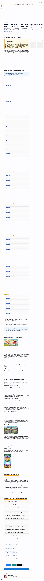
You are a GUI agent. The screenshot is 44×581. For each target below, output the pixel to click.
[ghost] (38, 23)
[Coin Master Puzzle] (30, 4)
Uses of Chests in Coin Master (9, 549)
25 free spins (8, 177)
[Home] (1, 5)
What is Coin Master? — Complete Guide (11, 544)
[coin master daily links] (7, 562)
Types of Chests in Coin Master (9, 548)
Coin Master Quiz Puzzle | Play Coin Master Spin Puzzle (37, 31)
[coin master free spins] (22, 562)
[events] (38, 33)
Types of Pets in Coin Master (9, 545)
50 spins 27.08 (8, 80)
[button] (1, 2)
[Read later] (25, 31)
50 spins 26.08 (8, 106)
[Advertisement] (23, 13)
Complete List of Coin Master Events (10, 551)
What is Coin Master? (34, 38)
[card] (40, 43)
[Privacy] (1, 8)
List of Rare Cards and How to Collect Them (11, 552)
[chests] (40, 45)
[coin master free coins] (15, 562)
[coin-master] (36, 33)
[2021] (33, 43)
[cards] (35, 29)
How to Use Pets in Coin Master (9, 547)
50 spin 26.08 (8, 121)
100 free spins (8, 175)
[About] (1, 7)
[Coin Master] (24, 4)
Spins (3, 2)
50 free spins (8, 153)
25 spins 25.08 (8, 140)
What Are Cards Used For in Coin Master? (11, 555)
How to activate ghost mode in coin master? (37, 25)
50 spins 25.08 (8, 149)
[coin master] (9, 31)
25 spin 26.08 (8, 117)
